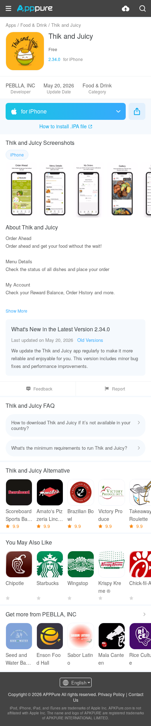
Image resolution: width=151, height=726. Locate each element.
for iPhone (34, 111)
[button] (8, 8)
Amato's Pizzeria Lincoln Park (50, 515)
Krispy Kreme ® (109, 586)
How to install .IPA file (63, 126)
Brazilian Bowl (80, 514)
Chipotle (15, 582)
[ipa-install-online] (125, 8)
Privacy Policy (111, 694)
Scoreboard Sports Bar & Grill (19, 515)
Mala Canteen (111, 658)
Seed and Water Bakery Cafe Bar (18, 658)
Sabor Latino (80, 658)
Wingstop (77, 582)
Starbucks (48, 582)
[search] (142, 8)
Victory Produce (110, 514)
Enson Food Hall (49, 658)
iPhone (17, 155)
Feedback (42, 389)
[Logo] (34, 8)
